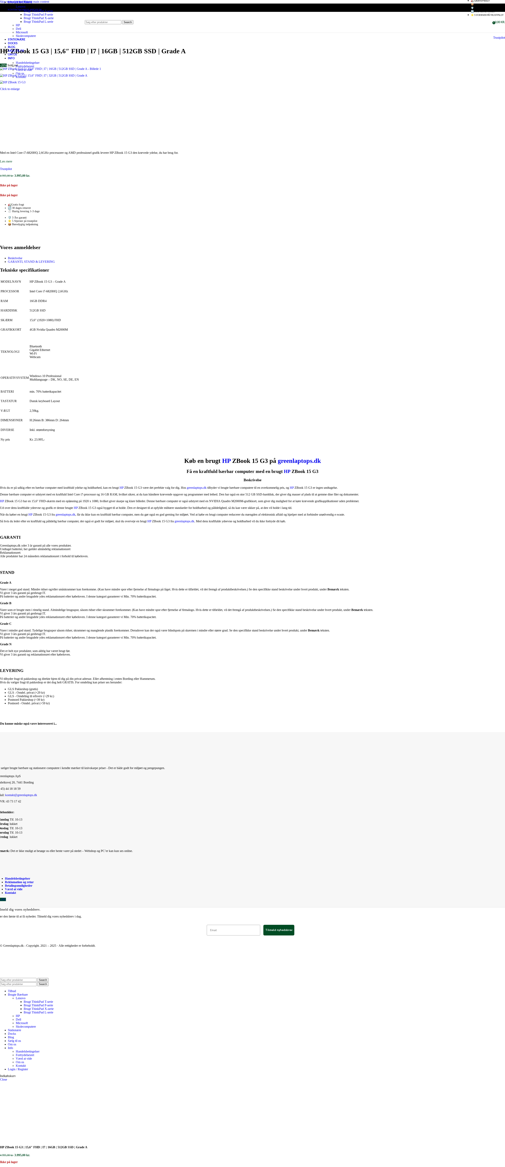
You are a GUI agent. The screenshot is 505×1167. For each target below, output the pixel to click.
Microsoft (22, 1023)
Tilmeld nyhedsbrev (278, 930)
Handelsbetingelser (27, 62)
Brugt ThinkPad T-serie (38, 11)
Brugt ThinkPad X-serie (39, 1008)
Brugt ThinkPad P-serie (38, 1005)
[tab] (15, 258)
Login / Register (18, 1069)
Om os (20, 73)
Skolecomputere (26, 36)
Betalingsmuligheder (18, 885)
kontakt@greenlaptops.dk (21, 795)
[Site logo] (15, 33)
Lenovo (20, 6)
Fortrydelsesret (25, 66)
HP (226, 460)
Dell (18, 1019)
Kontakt (21, 77)
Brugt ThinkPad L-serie (38, 1012)
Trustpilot (499, 37)
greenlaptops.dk (299, 460)
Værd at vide (24, 69)
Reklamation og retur (19, 882)
